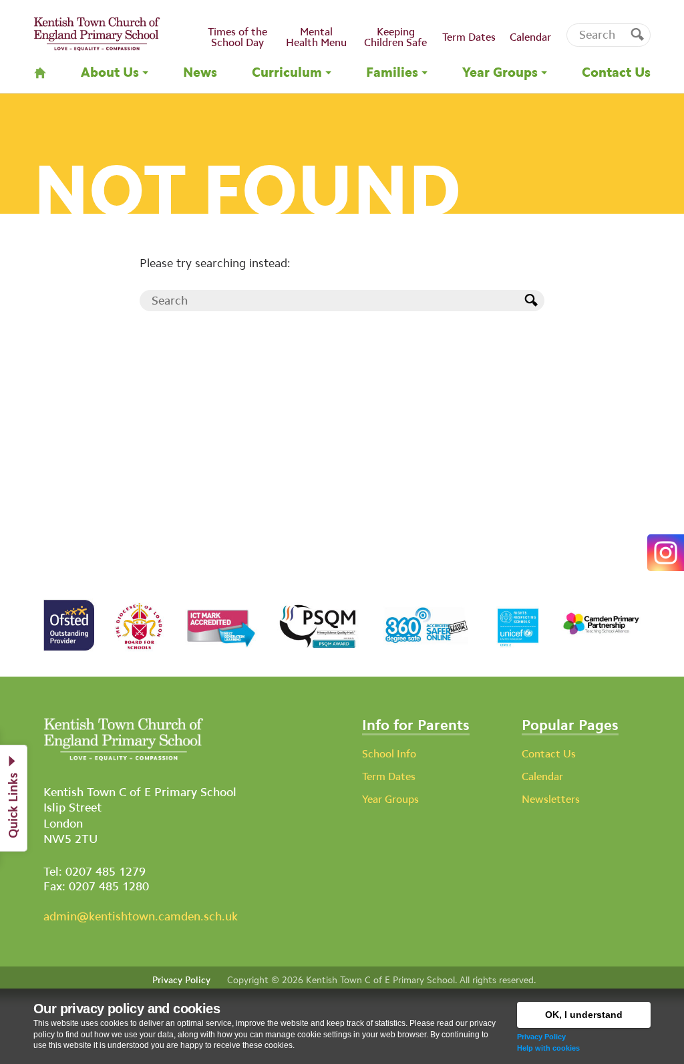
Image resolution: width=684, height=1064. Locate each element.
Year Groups (390, 799)
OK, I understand (584, 1014)
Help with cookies (548, 1048)
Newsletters (551, 799)
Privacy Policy (541, 1037)
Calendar (542, 776)
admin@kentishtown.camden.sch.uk (140, 916)
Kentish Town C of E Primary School (380, 980)
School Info (389, 753)
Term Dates (388, 776)
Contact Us (549, 753)
